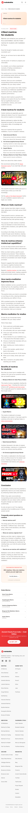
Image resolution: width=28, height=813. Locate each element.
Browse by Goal (5, 774)
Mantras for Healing (6, 734)
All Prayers (17, 668)
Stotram (17, 676)
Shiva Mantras (4, 672)
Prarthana (17, 692)
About (16, 754)
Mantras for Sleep (5, 727)
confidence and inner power (17, 387)
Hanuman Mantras (5, 699)
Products (17, 770)
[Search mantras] (22, 2)
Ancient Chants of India (7, 754)
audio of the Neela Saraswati (14, 196)
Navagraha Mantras (6, 711)
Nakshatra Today (19, 734)
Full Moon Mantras (19, 746)
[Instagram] (9, 661)
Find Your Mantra (5, 746)
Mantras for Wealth (6, 742)
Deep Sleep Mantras (6, 758)
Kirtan (16, 684)
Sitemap (20, 807)
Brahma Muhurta (19, 738)
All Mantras (4, 668)
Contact (17, 793)
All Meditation (4, 723)
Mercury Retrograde (20, 742)
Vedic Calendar (19, 723)
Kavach (17, 680)
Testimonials (18, 781)
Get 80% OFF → (14, 642)
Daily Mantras (18, 758)
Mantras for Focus (5, 738)
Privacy (7, 807)
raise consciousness (6, 421)
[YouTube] (2, 661)
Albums (3, 777)
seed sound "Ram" (6, 385)
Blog (6, 8)
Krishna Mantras (5, 676)
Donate (17, 789)
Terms (11, 807)
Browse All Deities (5, 715)
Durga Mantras (5, 692)
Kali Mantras (4, 695)
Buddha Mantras (5, 707)
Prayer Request (19, 785)
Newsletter (18, 797)
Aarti (16, 672)
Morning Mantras (5, 731)
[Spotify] (6, 661)
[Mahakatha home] (7, 2)
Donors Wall (4, 781)
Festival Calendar (19, 731)
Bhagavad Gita (18, 766)
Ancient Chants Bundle (20, 774)
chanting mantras (11, 270)
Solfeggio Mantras (5, 762)
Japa (16, 688)
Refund (15, 807)
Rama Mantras (4, 688)
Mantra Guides (13, 28)
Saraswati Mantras (5, 703)
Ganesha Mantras (5, 680)
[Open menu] (25, 2)
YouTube (17, 777)
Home (2, 8)
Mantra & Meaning (5, 766)
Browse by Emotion (6, 770)
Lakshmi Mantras (5, 684)
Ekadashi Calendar (19, 727)
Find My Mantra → (14, 576)
